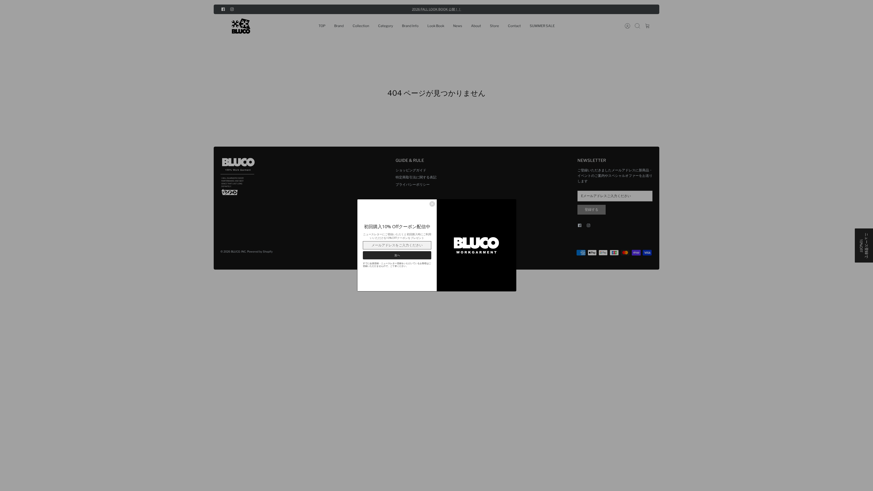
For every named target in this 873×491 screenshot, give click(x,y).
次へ (397, 255)
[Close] (432, 204)
